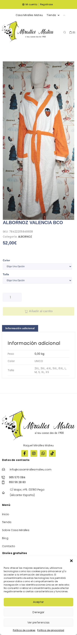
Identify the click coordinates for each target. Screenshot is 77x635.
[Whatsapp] (43, 453)
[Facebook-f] (24, 453)
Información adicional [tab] (20, 328)
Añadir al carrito (41, 311)
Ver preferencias (38, 622)
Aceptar (38, 602)
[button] (71, 561)
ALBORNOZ (25, 236)
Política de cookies (24, 630)
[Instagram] (33, 453)
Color (6, 260)
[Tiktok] (52, 453)
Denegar (38, 612)
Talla (6, 274)
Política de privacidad (50, 630)
